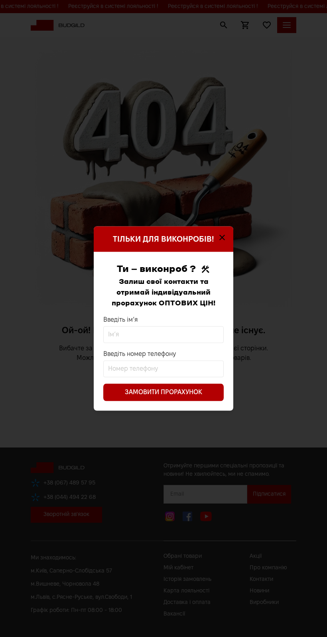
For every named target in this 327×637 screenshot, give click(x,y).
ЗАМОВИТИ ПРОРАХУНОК (163, 392)
